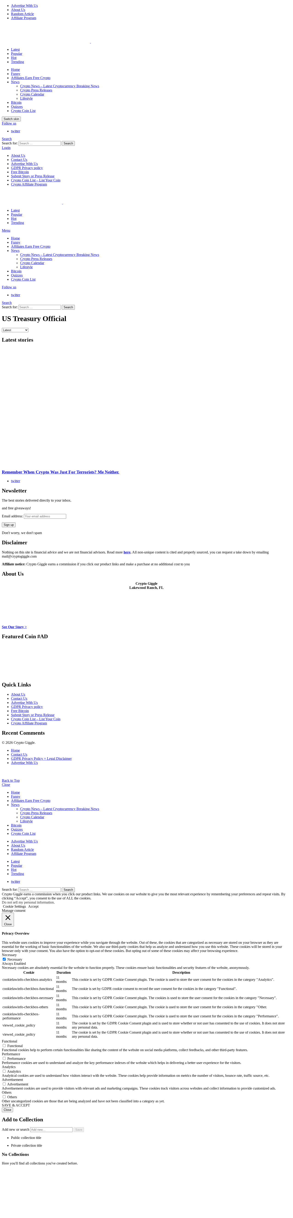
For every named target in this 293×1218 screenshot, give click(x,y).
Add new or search (16, 1129)
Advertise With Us (24, 6)
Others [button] (6, 1092)
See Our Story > (14, 627)
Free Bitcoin (20, 172)
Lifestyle (26, 98)
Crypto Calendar (32, 94)
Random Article (22, 14)
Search (68, 143)
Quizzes (17, 107)
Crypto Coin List (23, 111)
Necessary (14, 959)
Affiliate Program (23, 18)
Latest (15, 49)
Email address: (13, 516)
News (15, 82)
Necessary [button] (9, 955)
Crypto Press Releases (36, 90)
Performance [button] (11, 1054)
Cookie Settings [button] (14, 906)
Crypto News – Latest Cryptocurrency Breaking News (59, 86)
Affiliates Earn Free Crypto (30, 78)
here (127, 552)
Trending (17, 62)
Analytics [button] (9, 1067)
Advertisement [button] (12, 1080)
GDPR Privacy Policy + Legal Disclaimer (41, 759)
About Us (18, 10)
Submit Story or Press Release (32, 176)
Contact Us (19, 160)
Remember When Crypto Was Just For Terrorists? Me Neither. (60, 472)
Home (15, 70)
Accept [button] (33, 906)
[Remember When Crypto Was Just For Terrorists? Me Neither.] (146, 406)
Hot (13, 58)
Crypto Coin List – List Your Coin (35, 180)
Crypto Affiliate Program (29, 184)
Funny (15, 74)
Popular (16, 54)
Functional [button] (9, 1041)
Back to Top (11, 780)
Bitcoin (16, 102)
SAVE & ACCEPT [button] (16, 1105)
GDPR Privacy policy (27, 168)
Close (6, 785)
